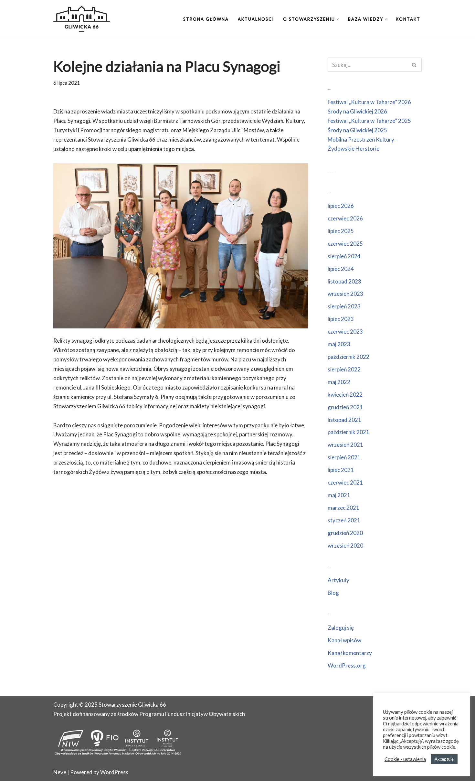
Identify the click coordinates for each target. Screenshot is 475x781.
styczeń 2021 (344, 520)
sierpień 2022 (344, 369)
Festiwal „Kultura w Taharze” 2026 (369, 102)
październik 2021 (348, 432)
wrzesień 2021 (345, 444)
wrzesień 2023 (345, 293)
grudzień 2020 (345, 533)
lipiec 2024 (341, 268)
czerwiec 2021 (345, 482)
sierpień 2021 (344, 457)
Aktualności (256, 19)
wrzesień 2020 (345, 545)
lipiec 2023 (341, 319)
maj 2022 (339, 382)
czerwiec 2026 (345, 218)
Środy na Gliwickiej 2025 (357, 130)
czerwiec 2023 (345, 331)
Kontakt (408, 19)
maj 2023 (339, 344)
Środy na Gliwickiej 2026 (357, 111)
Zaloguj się (341, 627)
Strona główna (206, 19)
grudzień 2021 (345, 407)
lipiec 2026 (341, 205)
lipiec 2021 (341, 469)
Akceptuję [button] (444, 759)
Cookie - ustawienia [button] (405, 759)
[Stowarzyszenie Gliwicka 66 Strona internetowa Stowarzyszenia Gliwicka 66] (81, 19)
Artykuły (338, 580)
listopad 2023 (344, 281)
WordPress (114, 772)
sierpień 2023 (344, 306)
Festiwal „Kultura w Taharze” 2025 (369, 120)
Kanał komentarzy (350, 652)
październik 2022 (348, 356)
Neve (59, 772)
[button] (338, 19)
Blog (333, 592)
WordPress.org (347, 665)
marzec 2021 (343, 507)
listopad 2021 (344, 419)
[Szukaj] (414, 65)
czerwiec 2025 (345, 243)
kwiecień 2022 (345, 394)
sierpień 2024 (344, 256)
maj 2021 (339, 495)
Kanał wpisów (344, 640)
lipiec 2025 (341, 231)
